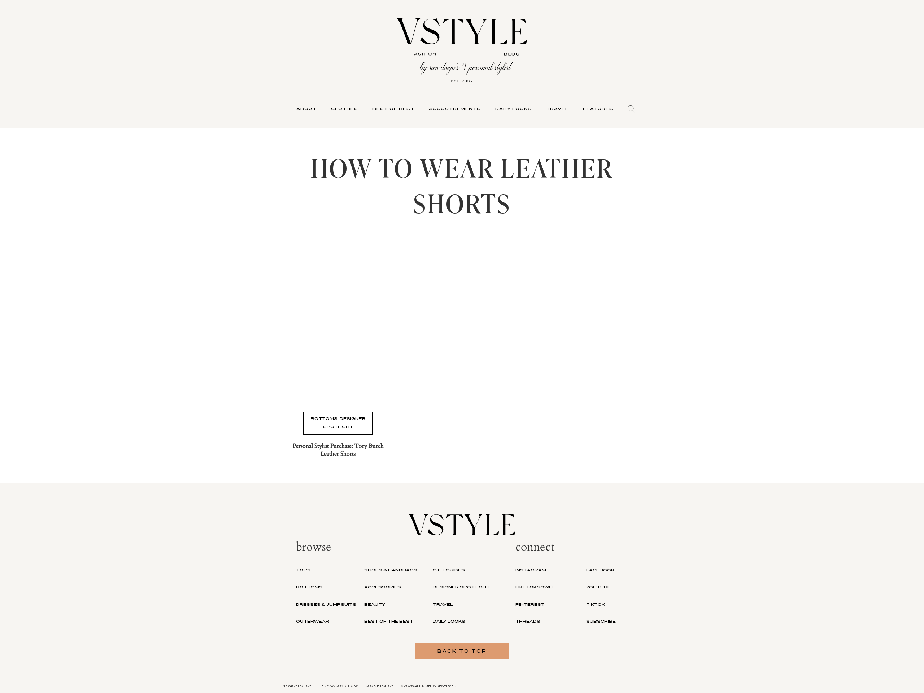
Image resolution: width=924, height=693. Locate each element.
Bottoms (324, 418)
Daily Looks (513, 108)
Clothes (344, 108)
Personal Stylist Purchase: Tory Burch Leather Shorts (338, 450)
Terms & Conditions (338, 686)
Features (598, 108)
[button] (631, 109)
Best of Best (393, 108)
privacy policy (296, 686)
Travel (557, 108)
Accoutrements (455, 108)
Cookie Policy (379, 686)
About (306, 108)
